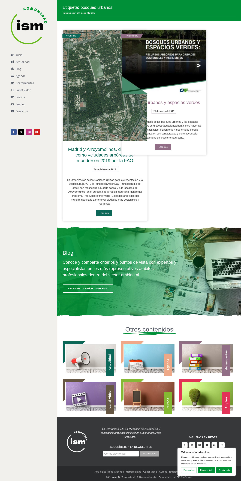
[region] (206, 462)
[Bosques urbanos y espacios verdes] (164, 62)
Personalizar (188, 470)
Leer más (104, 213)
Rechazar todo (206, 470)
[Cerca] (234, 449)
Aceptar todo (224, 470)
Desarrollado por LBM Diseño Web (175, 477)
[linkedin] (214, 445)
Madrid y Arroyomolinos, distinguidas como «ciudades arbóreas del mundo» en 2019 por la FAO (105, 155)
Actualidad (100, 471)
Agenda (119, 471)
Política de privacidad (147, 477)
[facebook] (185, 445)
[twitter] (192, 445)
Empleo (173, 471)
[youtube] (207, 445)
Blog (110, 471)
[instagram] (199, 445)
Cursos (163, 471)
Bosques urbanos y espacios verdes (164, 102)
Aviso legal (129, 477)
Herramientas (133, 471)
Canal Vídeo (150, 471)
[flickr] (222, 445)
